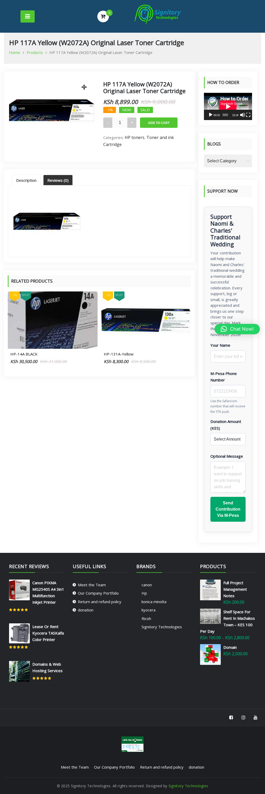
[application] (228, 106)
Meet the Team (92, 584)
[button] (237, 329)
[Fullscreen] (248, 114)
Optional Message (226, 456)
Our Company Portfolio (98, 593)
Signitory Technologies (162, 626)
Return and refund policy (99, 601)
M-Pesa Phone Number (223, 377)
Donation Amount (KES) (225, 425)
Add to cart (159, 123)
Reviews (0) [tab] (58, 180)
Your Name (220, 345)
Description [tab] (26, 180)
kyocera (149, 609)
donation (85, 609)
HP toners (134, 137)
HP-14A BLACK (24, 354)
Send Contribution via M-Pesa (228, 509)
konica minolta (154, 601)
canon (147, 584)
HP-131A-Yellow (119, 354)
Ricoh (146, 618)
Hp (144, 593)
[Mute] (242, 114)
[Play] (210, 114)
